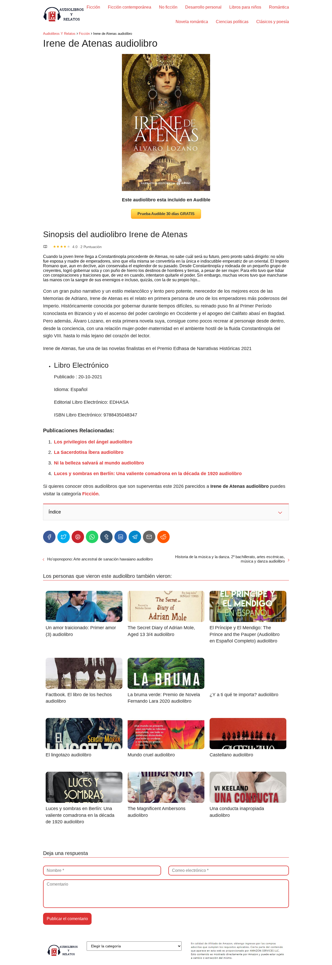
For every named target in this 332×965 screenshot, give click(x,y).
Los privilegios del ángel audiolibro (93, 441)
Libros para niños (245, 7)
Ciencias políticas (232, 21)
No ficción (168, 7)
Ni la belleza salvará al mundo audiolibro (99, 463)
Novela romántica (192, 21)
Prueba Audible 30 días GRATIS (166, 213)
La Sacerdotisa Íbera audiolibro (88, 452)
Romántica (279, 7)
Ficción (93, 7)
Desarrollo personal (203, 7)
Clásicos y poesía (272, 21)
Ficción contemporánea (129, 7)
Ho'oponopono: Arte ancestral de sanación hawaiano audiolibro (100, 559)
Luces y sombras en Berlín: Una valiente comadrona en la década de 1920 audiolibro (148, 473)
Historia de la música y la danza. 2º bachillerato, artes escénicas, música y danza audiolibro (230, 559)
